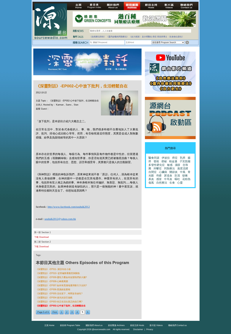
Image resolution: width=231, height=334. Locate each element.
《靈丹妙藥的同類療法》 (117, 36)
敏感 (169, 164)
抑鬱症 (158, 168)
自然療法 (161, 182)
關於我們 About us (94, 325)
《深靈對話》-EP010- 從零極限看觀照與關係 (58, 273)
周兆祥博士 (162, 36)
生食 (172, 182)
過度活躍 (182, 168)
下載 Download (41, 237)
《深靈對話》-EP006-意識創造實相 (53, 289)
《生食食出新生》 (176, 36)
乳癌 (182, 157)
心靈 (180, 182)
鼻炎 (151, 179)
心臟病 (163, 172)
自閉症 (152, 172)
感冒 (159, 179)
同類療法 (169, 168)
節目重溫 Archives (116, 325)
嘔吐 (177, 179)
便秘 (164, 161)
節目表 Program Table (70, 325)
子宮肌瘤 (185, 161)
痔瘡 (159, 175)
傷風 (151, 182)
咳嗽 (185, 175)
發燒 (156, 161)
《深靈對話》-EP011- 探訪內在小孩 (53, 269)
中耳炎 (168, 179)
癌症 (155, 36)
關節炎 (173, 172)
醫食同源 (153, 157)
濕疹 (177, 164)
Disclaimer (138, 329)
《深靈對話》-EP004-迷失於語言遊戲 (54, 297)
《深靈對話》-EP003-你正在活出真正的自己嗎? (59, 301)
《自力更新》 (135, 36)
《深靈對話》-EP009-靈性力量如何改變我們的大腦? (61, 277)
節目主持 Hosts (137, 325)
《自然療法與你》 (98, 36)
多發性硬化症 (156, 164)
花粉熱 (186, 179)
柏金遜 (173, 161)
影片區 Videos (156, 325)
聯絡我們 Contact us (177, 325)
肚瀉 (177, 175)
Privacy (149, 329)
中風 (182, 172)
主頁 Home (49, 325)
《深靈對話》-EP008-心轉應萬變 (52, 281)
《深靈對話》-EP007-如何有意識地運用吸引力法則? (61, 285)
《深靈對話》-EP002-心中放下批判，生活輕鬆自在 (61, 305)
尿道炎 (168, 175)
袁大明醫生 (147, 36)
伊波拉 (166, 157)
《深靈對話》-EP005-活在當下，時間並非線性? (59, 293)
